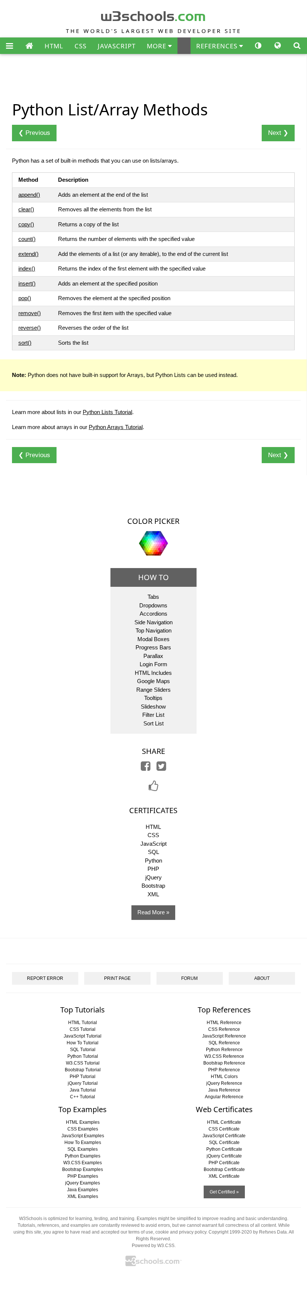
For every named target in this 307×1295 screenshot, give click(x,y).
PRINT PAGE (117, 978)
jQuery (153, 877)
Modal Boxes (153, 639)
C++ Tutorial (82, 1096)
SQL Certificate (224, 1142)
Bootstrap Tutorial (83, 1069)
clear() (26, 209)
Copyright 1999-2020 (230, 1232)
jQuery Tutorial (83, 1083)
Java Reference (224, 1090)
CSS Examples (82, 1129)
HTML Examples (83, 1122)
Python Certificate (224, 1149)
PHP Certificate (224, 1162)
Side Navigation (153, 622)
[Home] (29, 46)
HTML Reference (224, 1022)
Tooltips (153, 698)
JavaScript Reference (224, 1036)
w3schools (153, 14)
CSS (80, 46)
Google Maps (153, 681)
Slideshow (153, 706)
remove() (29, 313)
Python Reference (224, 1049)
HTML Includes (153, 673)
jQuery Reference (224, 1083)
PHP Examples (82, 1176)
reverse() (29, 327)
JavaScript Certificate (224, 1135)
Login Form (153, 664)
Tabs (153, 597)
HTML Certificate (224, 1122)
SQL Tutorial (82, 1049)
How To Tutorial (82, 1042)
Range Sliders (153, 689)
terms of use (140, 1232)
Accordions (153, 613)
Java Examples (82, 1189)
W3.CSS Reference (224, 1056)
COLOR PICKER (153, 521)
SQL (153, 852)
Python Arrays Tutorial (116, 427)
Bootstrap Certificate (224, 1169)
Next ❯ (278, 132)
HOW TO (153, 577)
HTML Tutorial (82, 1022)
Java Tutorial (83, 1090)
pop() (24, 298)
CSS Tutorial (82, 1029)
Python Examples (82, 1156)
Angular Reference (224, 1096)
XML (153, 894)
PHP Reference (224, 1069)
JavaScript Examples (82, 1135)
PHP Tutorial (82, 1076)
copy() (26, 224)
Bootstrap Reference (224, 1063)
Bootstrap (153, 885)
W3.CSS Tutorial (83, 1063)
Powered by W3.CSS (153, 1245)
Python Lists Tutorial (107, 412)
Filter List (153, 715)
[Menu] (9, 46)
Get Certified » (224, 1192)
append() (29, 194)
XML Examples (82, 1196)
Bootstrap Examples (82, 1169)
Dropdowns (153, 605)
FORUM (189, 978)
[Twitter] (161, 768)
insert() (27, 283)
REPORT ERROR (45, 978)
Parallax (153, 656)
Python (153, 860)
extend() (28, 254)
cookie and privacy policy (180, 1232)
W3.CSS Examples (82, 1162)
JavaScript (153, 843)
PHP (153, 869)
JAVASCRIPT (117, 46)
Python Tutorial (82, 1056)
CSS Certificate (224, 1129)
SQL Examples (82, 1149)
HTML (54, 46)
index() (26, 268)
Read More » (153, 912)
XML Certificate (224, 1176)
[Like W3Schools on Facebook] (153, 788)
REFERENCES (217, 46)
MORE (157, 46)
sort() (24, 342)
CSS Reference (224, 1029)
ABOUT (262, 978)
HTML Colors (224, 1076)
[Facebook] (146, 768)
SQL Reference (224, 1042)
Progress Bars (153, 647)
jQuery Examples (82, 1183)
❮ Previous (34, 132)
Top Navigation (153, 630)
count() (27, 239)
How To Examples (82, 1142)
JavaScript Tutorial (82, 1036)
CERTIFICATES (153, 810)
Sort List (153, 723)
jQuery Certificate (224, 1156)
